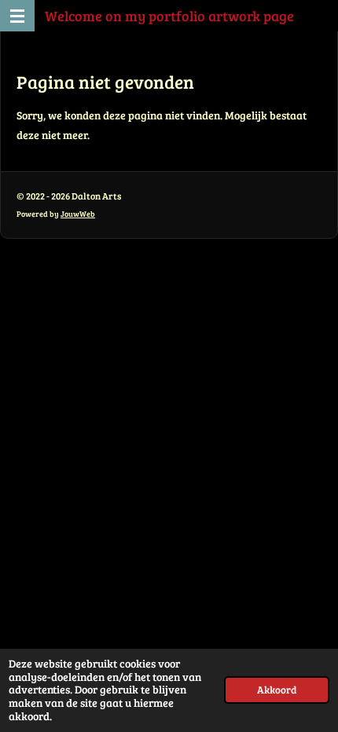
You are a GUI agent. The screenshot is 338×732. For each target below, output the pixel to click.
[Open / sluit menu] (17, 15)
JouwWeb (78, 213)
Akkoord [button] (276, 690)
